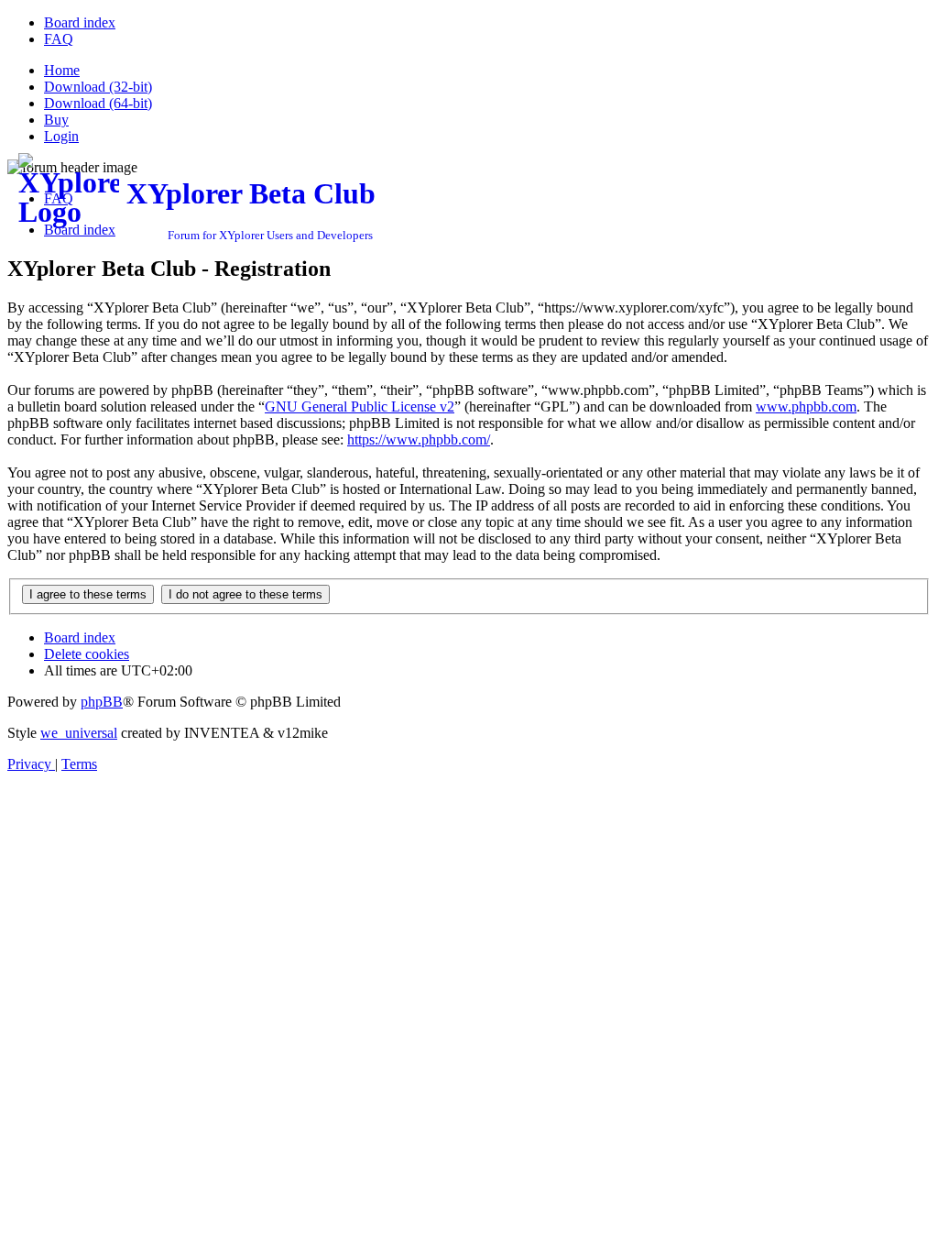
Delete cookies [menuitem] (86, 654)
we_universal (78, 733)
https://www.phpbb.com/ (418, 439)
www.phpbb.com (806, 406)
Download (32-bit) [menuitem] (98, 86)
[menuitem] (79, 22)
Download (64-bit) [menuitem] (98, 103)
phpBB (102, 701)
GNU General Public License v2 (359, 406)
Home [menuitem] (62, 70)
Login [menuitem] (61, 136)
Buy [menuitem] (56, 119)
